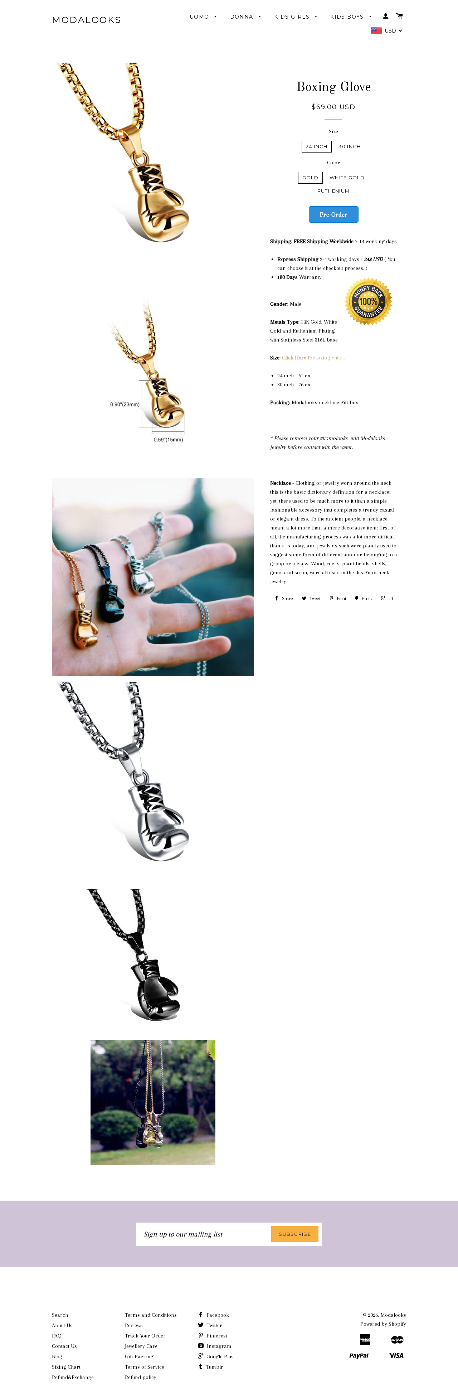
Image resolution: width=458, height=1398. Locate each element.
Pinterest (216, 1335)
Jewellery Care (141, 1346)
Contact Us (64, 1346)
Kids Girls (292, 17)
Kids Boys (348, 17)
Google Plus (219, 1356)
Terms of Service (144, 1367)
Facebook (217, 1315)
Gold (310, 177)
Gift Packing (139, 1356)
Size (333, 131)
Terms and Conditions (151, 1315)
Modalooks (87, 19)
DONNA (242, 17)
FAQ (57, 1335)
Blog (57, 1356)
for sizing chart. (326, 357)
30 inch (349, 146)
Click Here (295, 357)
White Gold (347, 177)
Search (60, 1315)
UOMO (200, 17)
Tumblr (214, 1367)
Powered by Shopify (383, 1324)
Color (333, 162)
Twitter (213, 1325)
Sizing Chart (66, 1367)
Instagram (218, 1346)
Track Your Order (145, 1335)
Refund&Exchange (73, 1377)
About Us (62, 1325)
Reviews (134, 1325)
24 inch (316, 146)
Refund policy (140, 1377)
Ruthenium (333, 191)
